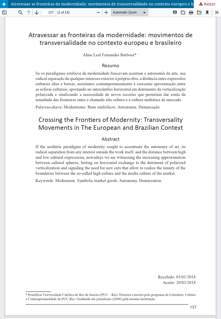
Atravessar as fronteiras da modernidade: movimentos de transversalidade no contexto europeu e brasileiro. (110, 3)
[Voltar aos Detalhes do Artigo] (4, 4)
